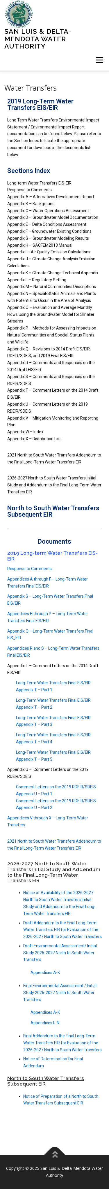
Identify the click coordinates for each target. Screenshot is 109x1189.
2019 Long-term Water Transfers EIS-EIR (52, 555)
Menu (99, 60)
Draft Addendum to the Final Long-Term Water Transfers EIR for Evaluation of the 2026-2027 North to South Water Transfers (62, 930)
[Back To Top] (54, 1155)
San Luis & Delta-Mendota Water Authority (38, 38)
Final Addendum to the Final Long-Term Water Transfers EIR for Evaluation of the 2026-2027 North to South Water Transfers (62, 1043)
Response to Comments (29, 568)
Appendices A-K (45, 972)
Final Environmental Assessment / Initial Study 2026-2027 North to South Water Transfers (60, 992)
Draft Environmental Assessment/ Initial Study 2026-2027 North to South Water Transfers (60, 952)
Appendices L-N (45, 1022)
